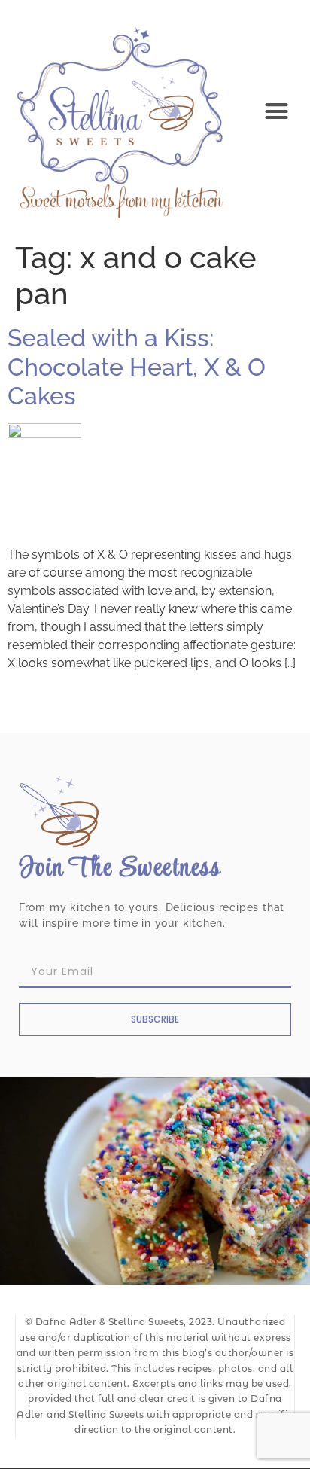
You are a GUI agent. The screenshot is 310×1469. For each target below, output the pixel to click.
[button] (277, 111)
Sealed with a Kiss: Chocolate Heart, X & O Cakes (137, 367)
